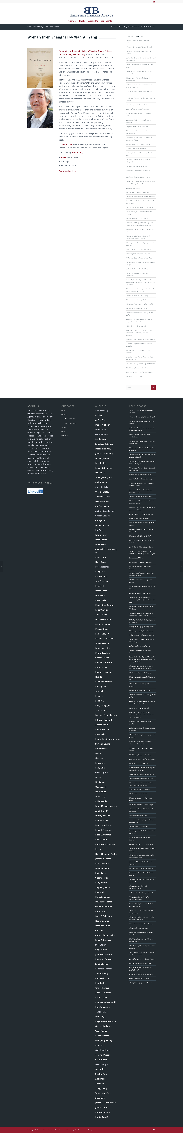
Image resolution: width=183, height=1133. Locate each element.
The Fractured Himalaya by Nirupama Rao (140, 300)
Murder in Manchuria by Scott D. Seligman (140, 196)
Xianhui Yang (101, 1074)
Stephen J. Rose (102, 887)
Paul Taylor (100, 983)
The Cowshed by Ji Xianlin (138, 794)
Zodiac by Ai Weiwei (133, 188)
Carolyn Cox (100, 520)
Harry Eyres (100, 562)
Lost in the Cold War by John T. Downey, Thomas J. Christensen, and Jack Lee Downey (140, 332)
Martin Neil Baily (103, 448)
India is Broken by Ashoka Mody (137, 269)
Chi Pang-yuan (102, 506)
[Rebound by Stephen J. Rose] (1, 566)
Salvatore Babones (104, 444)
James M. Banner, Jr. (104, 453)
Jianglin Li (99, 700)
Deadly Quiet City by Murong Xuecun (138, 249)
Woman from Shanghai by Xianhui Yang (43, 27)
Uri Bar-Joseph (102, 458)
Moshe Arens (101, 439)
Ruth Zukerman (102, 1112)
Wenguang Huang (103, 1040)
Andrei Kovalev (102, 729)
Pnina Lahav (101, 734)
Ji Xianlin (99, 696)
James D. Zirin (101, 1107)
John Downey (101, 535)
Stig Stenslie (101, 949)
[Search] (114, 21)
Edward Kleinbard (103, 720)
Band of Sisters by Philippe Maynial (138, 144)
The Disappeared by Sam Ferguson (138, 254)
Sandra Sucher (102, 964)
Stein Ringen (101, 873)
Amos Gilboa (101, 614)
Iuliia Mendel (101, 801)
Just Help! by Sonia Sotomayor (139, 789)
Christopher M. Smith (105, 935)
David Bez (100, 472)
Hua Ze (98, 677)
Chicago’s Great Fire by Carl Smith (141, 844)
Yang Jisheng (101, 1088)
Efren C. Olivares (103, 834)
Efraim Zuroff (101, 1117)
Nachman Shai (102, 921)
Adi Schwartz (101, 911)
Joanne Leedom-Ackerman (107, 739)
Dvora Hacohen (102, 653)
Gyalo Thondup (102, 988)
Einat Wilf (99, 1045)
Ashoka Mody (101, 811)
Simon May (100, 796)
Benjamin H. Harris (104, 662)
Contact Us (64, 436)
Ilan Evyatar (101, 557)
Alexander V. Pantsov (105, 844)
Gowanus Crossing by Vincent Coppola (139, 47)
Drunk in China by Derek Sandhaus (141, 974)
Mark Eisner (100, 544)
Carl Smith (100, 930)
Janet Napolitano (103, 825)
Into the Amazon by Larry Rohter (137, 218)
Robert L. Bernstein (104, 468)
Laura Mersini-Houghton (106, 806)
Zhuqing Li (100, 1098)
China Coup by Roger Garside (136, 326)
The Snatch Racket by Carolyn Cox (141, 778)
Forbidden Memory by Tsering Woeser (142, 959)
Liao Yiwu (99, 758)
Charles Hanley (102, 657)
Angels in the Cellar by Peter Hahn (137, 126)
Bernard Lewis (102, 748)
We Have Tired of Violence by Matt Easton (140, 363)
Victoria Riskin (101, 878)
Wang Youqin (101, 1031)
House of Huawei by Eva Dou (136, 148)
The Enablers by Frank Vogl (138, 826)
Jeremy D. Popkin (103, 858)
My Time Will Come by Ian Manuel (141, 868)
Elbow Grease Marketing (85, 1130)
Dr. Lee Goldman (103, 619)
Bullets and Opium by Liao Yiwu (140, 963)
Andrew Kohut (102, 724)
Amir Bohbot (101, 482)
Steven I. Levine (102, 744)
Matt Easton (101, 539)
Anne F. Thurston (103, 992)
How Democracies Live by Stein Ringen (139, 372)
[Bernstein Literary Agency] (91, 10)
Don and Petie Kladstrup (106, 715)
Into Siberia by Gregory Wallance (137, 192)
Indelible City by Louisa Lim (135, 376)
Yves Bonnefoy (102, 492)
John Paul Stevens (103, 954)
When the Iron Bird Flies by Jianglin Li (142, 804)
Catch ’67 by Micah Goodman (139, 978)
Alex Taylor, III (102, 978)
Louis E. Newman (103, 830)
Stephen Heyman (103, 672)
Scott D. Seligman (103, 916)
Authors (64, 427)
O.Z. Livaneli (101, 787)
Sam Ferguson (101, 581)
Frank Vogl (100, 1016)
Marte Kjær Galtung (104, 605)
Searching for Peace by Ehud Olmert (141, 774)
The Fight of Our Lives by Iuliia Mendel (139, 304)
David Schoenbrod (103, 901)
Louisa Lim (100, 763)
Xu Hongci (100, 1078)
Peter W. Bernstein (70, 423)
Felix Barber (100, 463)
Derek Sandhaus (102, 897)
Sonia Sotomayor (103, 940)
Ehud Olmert (101, 839)
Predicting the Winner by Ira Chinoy (138, 177)
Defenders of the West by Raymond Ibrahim (140, 339)
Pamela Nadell (102, 820)
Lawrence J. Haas (103, 648)
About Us (64, 414)
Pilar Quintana (102, 863)
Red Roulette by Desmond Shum (137, 308)
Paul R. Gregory (102, 633)
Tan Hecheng (101, 973)
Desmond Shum (102, 925)
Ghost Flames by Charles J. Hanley (141, 924)
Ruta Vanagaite (102, 1007)
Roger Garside (101, 610)
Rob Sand (99, 892)
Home (63, 410)
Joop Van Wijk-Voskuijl (105, 1002)
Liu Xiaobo (100, 782)
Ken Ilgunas (100, 686)
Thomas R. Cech (102, 496)
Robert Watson (102, 1035)
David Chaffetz (102, 501)
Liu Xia (98, 777)
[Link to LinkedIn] (154, 1)
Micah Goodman (102, 624)
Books (63, 431)
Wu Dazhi (99, 1069)
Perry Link (100, 767)
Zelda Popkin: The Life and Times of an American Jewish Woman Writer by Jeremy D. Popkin (140, 282)
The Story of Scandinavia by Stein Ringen (140, 207)
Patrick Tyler (101, 997)
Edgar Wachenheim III (105, 1021)
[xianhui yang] (40, 108)
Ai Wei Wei (100, 420)
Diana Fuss (100, 595)
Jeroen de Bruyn (102, 525)
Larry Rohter (101, 882)
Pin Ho (98, 849)
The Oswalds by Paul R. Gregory (137, 295)
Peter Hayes (101, 667)
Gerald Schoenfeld (103, 906)
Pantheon (72, 171)
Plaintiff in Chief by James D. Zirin (140, 983)
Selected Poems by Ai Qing (138, 815)
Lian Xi (98, 753)
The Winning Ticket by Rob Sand (137, 368)
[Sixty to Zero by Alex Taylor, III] (181, 566)
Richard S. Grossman (104, 638)
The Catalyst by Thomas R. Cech (137, 166)
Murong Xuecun (102, 815)
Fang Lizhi (100, 571)
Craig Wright (101, 1059)
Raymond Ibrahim (103, 681)
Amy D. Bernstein (69, 418)
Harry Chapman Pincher (106, 854)
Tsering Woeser (102, 1055)
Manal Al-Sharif (102, 425)
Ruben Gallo (100, 600)
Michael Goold (102, 629)
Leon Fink (99, 586)
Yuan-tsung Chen (103, 1093)
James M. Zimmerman (105, 1102)
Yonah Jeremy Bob (103, 477)
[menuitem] (72, 21)
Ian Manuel (100, 791)
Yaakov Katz (101, 710)
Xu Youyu (99, 1083)
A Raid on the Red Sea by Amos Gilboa (142, 893)
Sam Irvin (99, 691)
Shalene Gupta (102, 643)
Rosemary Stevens (103, 959)
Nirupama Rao (102, 868)
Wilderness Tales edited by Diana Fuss (139, 258)
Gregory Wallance (103, 1026)
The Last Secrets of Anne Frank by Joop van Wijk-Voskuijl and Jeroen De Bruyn (142, 599)
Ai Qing (98, 415)
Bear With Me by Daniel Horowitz (137, 109)
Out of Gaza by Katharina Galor (137, 105)
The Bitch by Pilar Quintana (138, 928)
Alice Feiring (101, 576)
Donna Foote (101, 590)
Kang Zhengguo (102, 705)
